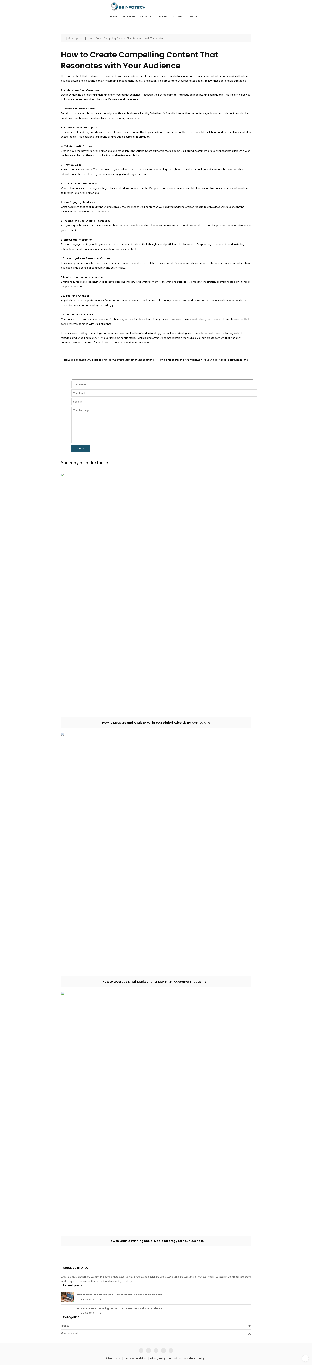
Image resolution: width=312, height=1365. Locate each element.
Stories (177, 16)
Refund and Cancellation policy (186, 1358)
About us (128, 16)
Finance (65, 1325)
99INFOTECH (113, 1358)
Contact (194, 16)
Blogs (163, 16)
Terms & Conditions (135, 1358)
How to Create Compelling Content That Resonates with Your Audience (119, 1308)
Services (145, 16)
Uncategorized (69, 1332)
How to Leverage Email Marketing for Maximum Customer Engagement (109, 360)
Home (113, 16)
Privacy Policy (157, 1358)
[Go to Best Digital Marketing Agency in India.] (64, 38)
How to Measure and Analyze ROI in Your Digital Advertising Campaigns (203, 360)
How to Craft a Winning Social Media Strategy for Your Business (156, 1241)
